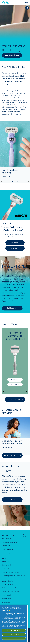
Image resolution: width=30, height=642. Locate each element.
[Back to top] (24, 535)
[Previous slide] (2, 181)
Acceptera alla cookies (13, 630)
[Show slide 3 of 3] (16, 391)
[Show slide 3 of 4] (15, 181)
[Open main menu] (27, 2)
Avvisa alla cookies (14, 634)
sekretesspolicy (21, 621)
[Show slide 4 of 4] (17, 181)
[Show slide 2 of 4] (14, 181)
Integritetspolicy (7, 595)
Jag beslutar (13, 638)
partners (9, 613)
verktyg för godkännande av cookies (15, 625)
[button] (27, 8)
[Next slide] (28, 181)
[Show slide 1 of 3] (13, 391)
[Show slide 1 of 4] (12, 181)
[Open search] (25, 2)
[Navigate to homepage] (5, 2)
